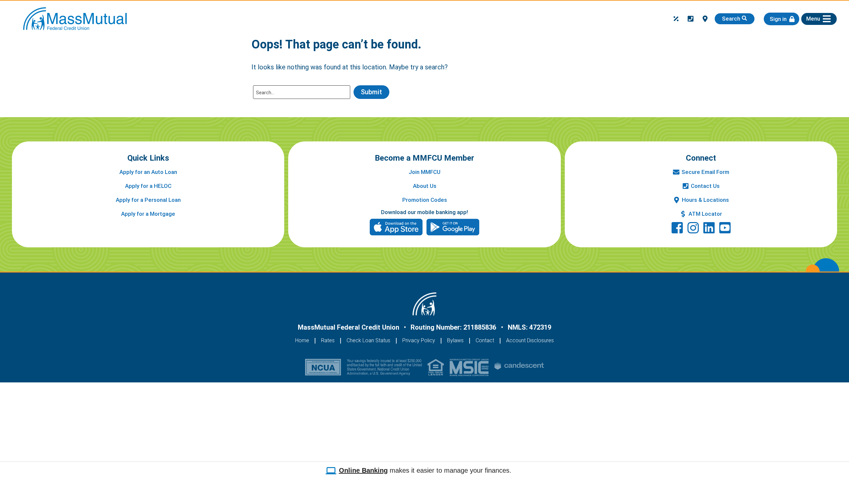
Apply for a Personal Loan (148, 200)
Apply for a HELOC (148, 186)
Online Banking (363, 470)
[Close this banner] (843, 468)
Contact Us (705, 186)
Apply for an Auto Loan (148, 172)
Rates (328, 340)
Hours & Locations (705, 200)
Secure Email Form (705, 172)
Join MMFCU (424, 172)
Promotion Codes (424, 200)
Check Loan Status (368, 340)
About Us (424, 186)
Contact (485, 340)
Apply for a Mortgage (148, 213)
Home (302, 340)
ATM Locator (705, 213)
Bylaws (455, 340)
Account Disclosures (530, 340)
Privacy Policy (418, 340)
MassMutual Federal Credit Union (348, 327)
